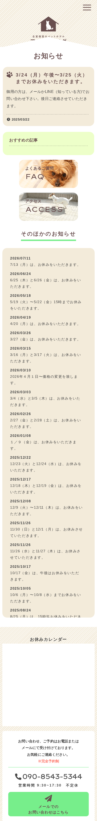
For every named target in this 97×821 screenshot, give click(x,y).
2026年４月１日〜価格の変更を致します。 (44, 379)
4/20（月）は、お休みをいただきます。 (45, 324)
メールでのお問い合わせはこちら (48, 809)
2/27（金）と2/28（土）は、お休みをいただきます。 (45, 423)
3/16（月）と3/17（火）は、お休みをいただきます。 (45, 358)
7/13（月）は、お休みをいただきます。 (45, 265)
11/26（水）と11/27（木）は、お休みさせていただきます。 (45, 554)
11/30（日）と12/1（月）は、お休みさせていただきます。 (46, 532)
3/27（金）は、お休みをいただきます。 (45, 339)
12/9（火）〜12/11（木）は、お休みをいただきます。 (46, 510)
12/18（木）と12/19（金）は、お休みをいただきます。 (46, 489)
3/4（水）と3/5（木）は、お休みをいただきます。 (45, 401)
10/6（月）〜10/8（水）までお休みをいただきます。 (45, 598)
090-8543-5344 (52, 777)
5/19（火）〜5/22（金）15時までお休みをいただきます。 (46, 305)
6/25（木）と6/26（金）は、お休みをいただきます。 (45, 283)
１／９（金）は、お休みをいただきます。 (43, 445)
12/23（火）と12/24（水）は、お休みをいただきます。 (46, 467)
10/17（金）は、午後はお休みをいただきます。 (44, 576)
